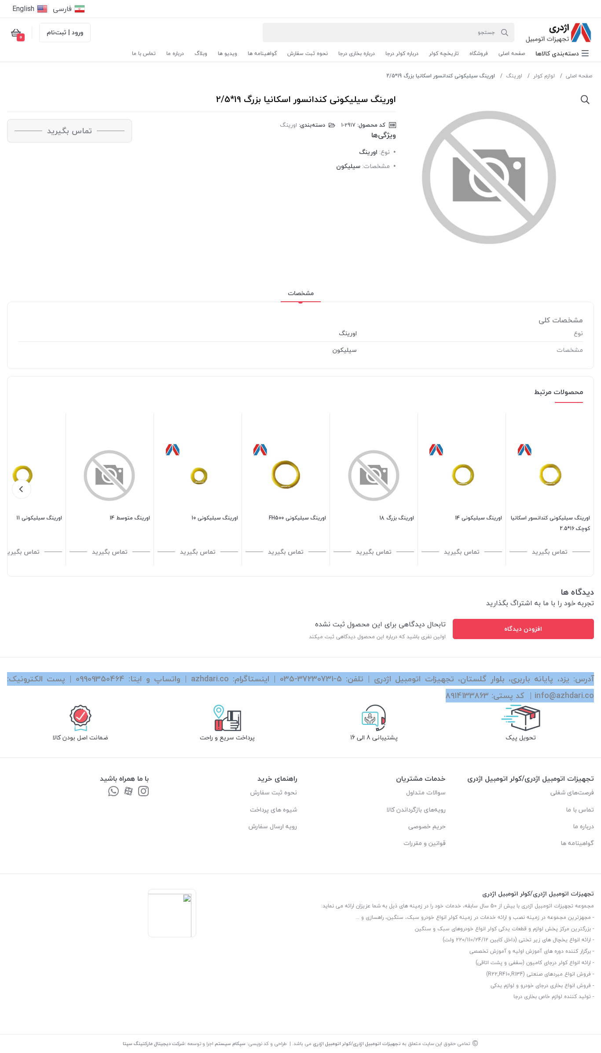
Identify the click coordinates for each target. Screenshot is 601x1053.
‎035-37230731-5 (311, 679)
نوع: (384, 151)
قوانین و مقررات (424, 842)
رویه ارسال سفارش (273, 826)
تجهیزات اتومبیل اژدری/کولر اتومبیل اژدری (357, 1043)
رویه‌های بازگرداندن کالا (416, 809)
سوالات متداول (426, 792)
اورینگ (514, 75)
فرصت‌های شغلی (572, 792)
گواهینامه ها (577, 842)
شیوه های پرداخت (273, 809)
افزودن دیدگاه (523, 628)
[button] (562, 53)
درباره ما (583, 826)
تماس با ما (580, 809)
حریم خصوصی (427, 826)
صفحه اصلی (579, 75)
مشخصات (301, 293)
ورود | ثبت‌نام (65, 32)
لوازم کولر (544, 75)
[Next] (21, 489)
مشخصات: (376, 166)
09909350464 (100, 679)
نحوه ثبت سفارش (273, 792)
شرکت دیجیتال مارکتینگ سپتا (154, 1043)
